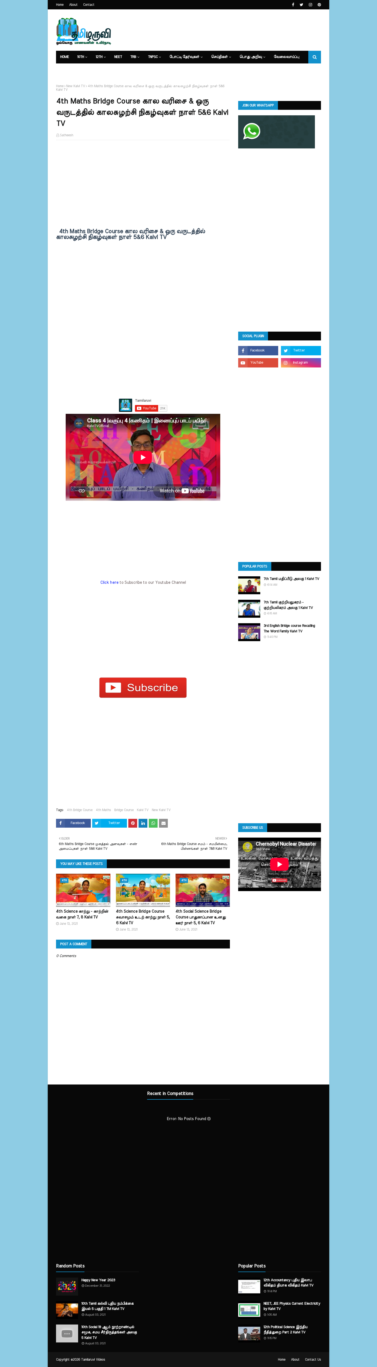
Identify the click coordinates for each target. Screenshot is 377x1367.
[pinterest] (318, 5)
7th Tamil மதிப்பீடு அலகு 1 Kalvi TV (291, 579)
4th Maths (103, 810)
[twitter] (301, 5)
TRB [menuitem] (133, 57)
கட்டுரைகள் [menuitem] (70, 69)
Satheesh (66, 135)
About (73, 4)
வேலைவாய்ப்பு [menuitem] (286, 57)
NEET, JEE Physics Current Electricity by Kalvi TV (292, 1306)
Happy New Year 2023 (98, 1280)
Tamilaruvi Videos (93, 1359)
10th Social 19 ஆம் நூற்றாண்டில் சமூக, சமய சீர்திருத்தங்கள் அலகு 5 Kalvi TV (109, 1332)
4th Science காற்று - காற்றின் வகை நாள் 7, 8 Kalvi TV (82, 914)
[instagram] (310, 5)
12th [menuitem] (99, 57)
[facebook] (293, 5)
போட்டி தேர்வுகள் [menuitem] (184, 57)
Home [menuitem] (64, 57)
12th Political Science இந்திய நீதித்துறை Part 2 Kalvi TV (285, 1329)
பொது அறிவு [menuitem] (251, 57)
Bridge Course (124, 810)
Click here (110, 583)
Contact (88, 4)
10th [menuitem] (80, 57)
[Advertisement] (143, 184)
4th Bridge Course (79, 810)
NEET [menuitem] (118, 57)
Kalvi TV (142, 810)
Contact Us (313, 1359)
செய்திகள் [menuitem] (219, 57)
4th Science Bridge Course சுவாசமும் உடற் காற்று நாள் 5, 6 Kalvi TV (143, 917)
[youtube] (258, 362)
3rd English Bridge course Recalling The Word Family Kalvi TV (289, 628)
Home (59, 4)
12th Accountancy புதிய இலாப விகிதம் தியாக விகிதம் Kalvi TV (288, 1283)
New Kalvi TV (75, 86)
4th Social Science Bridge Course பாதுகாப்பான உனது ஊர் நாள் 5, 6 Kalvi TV (201, 917)
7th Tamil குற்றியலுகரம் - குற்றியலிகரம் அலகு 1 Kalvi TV (288, 605)
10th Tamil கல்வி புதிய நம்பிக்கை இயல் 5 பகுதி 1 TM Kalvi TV (107, 1306)
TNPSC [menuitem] (153, 57)
